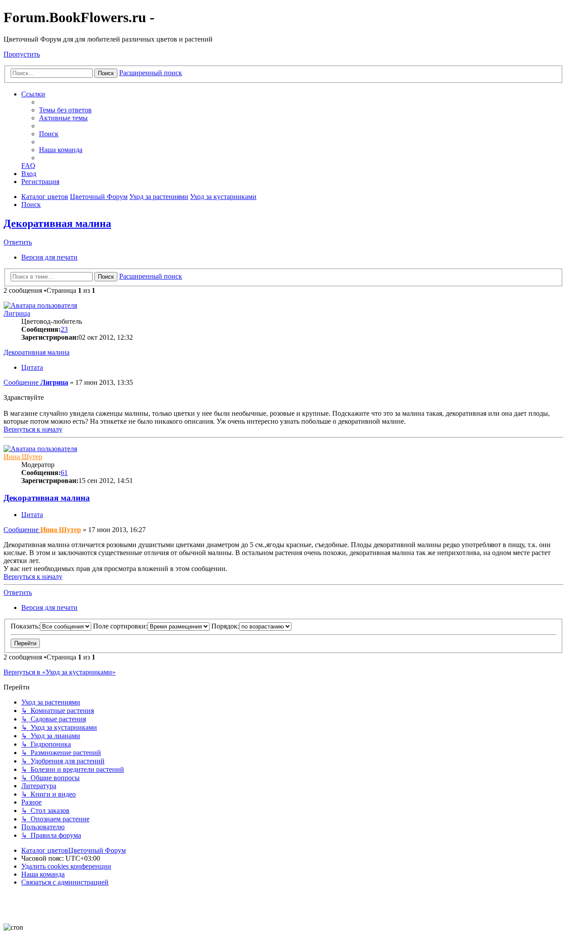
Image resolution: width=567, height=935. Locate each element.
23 (64, 329)
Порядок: (225, 626)
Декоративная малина (57, 223)
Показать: (25, 626)
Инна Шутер (23, 456)
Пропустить (22, 54)
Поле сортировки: (120, 626)
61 (64, 472)
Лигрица (17, 313)
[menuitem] (65, 110)
